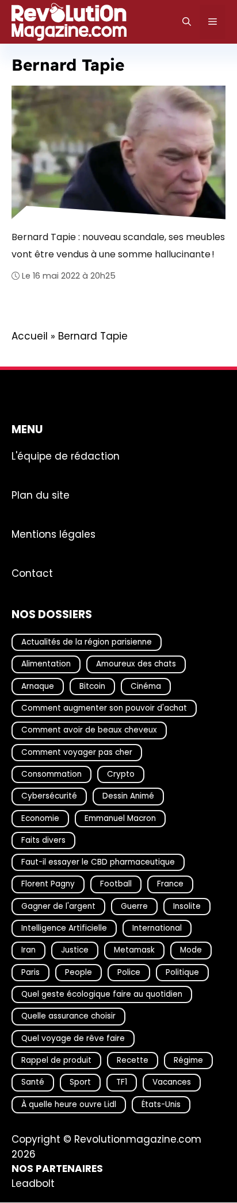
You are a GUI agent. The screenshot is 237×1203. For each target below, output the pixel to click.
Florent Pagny (48, 884)
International (157, 928)
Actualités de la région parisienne (86, 642)
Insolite (187, 906)
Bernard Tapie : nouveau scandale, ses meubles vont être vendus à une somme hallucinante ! (118, 245)
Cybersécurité (49, 796)
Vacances (171, 1082)
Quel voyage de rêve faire (73, 1038)
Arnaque (37, 686)
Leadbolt (33, 1183)
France (170, 884)
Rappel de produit (56, 1060)
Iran (28, 950)
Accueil (30, 336)
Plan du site (41, 495)
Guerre (134, 906)
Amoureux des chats (136, 664)
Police (128, 972)
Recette (132, 1060)
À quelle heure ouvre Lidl (68, 1104)
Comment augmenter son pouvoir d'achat (104, 708)
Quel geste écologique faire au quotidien (101, 994)
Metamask (134, 950)
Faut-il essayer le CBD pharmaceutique (98, 862)
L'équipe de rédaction (66, 456)
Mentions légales (53, 534)
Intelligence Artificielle (64, 928)
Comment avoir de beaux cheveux (89, 730)
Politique (182, 972)
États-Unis (161, 1104)
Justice (75, 950)
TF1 (121, 1082)
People (78, 972)
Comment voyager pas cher (76, 752)
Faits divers (43, 840)
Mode (191, 950)
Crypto (121, 774)
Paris (30, 972)
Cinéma (146, 686)
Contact (32, 573)
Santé (32, 1082)
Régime (188, 1060)
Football (116, 884)
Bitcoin (92, 686)
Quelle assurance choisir (68, 1016)
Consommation (51, 774)
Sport (80, 1082)
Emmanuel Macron (120, 818)
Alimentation (46, 664)
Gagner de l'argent (58, 906)
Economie (40, 818)
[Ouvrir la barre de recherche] (187, 22)
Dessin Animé (128, 796)
